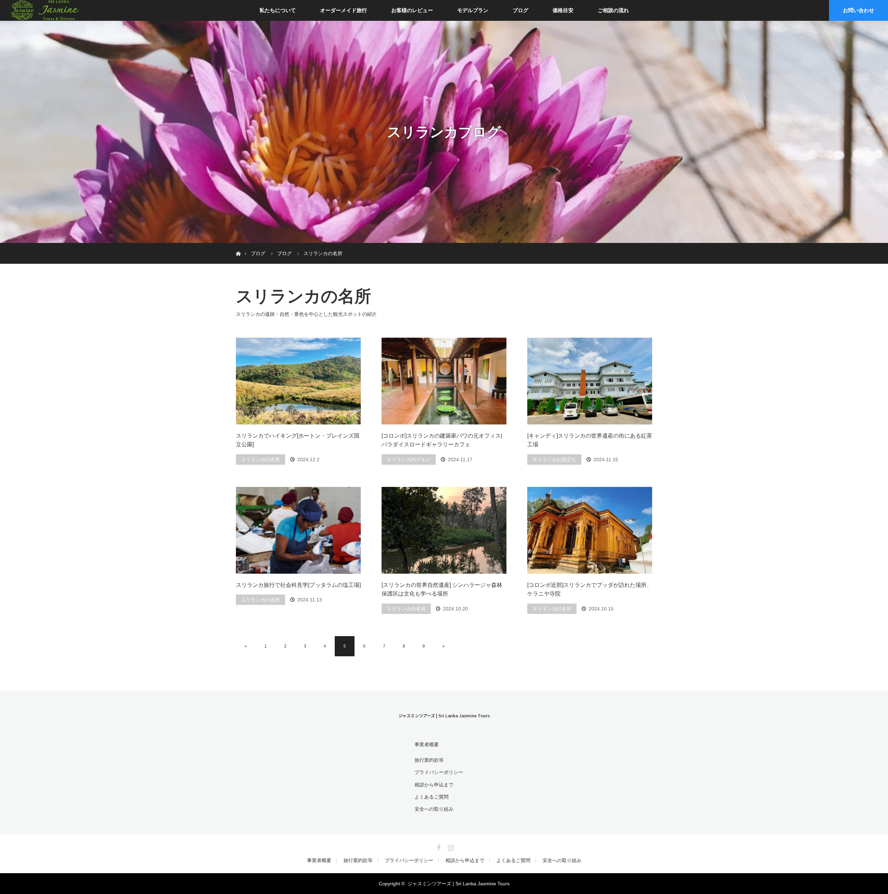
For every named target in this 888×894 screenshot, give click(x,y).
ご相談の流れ (613, 10)
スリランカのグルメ (408, 459)
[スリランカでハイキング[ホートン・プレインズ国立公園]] (298, 381)
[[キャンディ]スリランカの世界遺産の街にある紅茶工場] (589, 381)
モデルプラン (472, 10)
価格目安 (563, 10)
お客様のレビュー (412, 10)
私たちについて (277, 10)
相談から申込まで (434, 784)
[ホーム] (238, 245)
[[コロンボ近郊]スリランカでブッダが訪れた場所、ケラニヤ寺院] (589, 530)
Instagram (450, 846)
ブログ (520, 10)
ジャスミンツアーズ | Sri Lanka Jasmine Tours (444, 715)
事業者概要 (427, 744)
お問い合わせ (858, 10)
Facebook (438, 846)
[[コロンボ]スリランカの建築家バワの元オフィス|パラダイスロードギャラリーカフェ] (444, 381)
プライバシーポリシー (439, 772)
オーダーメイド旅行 (343, 10)
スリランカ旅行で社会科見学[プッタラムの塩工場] (298, 585)
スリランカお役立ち (554, 459)
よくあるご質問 (432, 797)
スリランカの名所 (260, 459)
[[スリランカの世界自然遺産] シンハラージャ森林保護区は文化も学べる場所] (444, 530)
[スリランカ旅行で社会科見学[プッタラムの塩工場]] (298, 530)
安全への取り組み (434, 809)
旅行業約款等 (429, 760)
